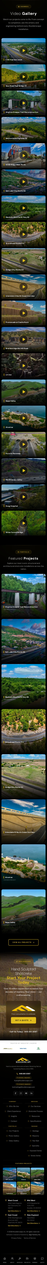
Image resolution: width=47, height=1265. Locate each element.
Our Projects (14, 1131)
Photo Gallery (14, 1136)
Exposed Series (36, 1151)
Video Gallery (14, 1141)
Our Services (36, 1106)
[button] (23, 50)
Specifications (35, 1121)
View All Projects (22, 942)
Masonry (35, 1136)
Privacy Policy (16, 1238)
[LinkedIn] (31, 1093)
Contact (14, 1121)
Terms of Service (30, 1238)
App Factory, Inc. (35, 1235)
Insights (14, 1116)
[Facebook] (15, 1093)
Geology (35, 1131)
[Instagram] (21, 1093)
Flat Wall (35, 1141)
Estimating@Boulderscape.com (23, 1087)
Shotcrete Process (36, 1111)
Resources (36, 1116)
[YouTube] (26, 1093)
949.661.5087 (24, 1074)
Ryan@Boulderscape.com (23, 1081)
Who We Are (14, 1106)
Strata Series (36, 1155)
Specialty (35, 1146)
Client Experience (14, 1111)
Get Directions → (14, 1211)
